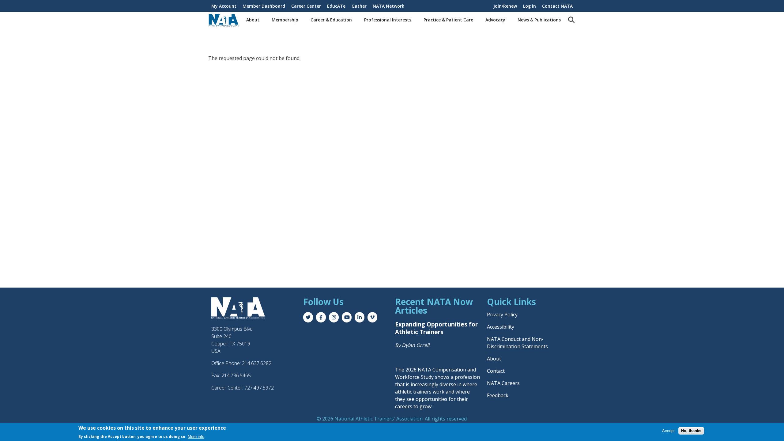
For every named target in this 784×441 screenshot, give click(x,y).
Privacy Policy (502, 314)
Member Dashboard (264, 6)
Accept (668, 430)
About (252, 20)
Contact (496, 371)
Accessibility (500, 326)
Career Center (306, 6)
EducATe (336, 6)
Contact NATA (557, 6)
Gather (359, 6)
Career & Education (331, 20)
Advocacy (495, 20)
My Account (223, 6)
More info (196, 436)
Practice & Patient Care (448, 20)
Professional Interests (387, 20)
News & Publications (539, 20)
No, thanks (691, 430)
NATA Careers (503, 383)
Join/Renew (505, 6)
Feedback (497, 395)
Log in (529, 6)
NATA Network (388, 6)
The (400, 369)
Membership (285, 20)
